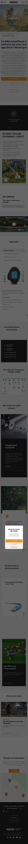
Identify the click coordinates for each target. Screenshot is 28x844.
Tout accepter (14, 540)
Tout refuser (14, 544)
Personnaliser (14, 547)
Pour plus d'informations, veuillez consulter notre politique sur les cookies (14, 535)
